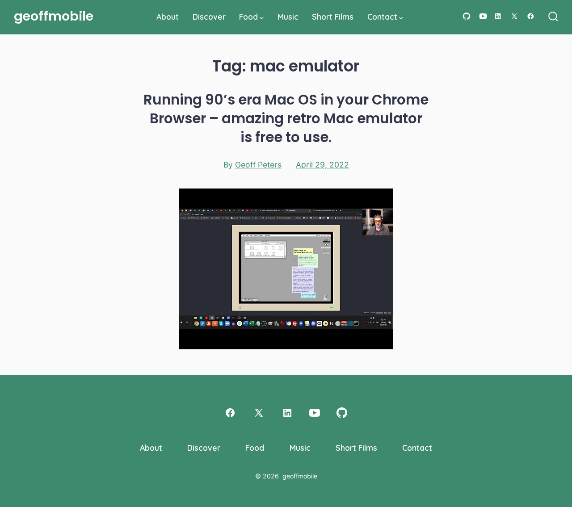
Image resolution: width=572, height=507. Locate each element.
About (167, 16)
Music (288, 16)
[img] (262, 18)
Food (248, 16)
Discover (209, 16)
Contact (382, 16)
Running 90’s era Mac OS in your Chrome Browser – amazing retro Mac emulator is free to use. (286, 118)
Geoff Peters (258, 164)
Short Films (332, 16)
